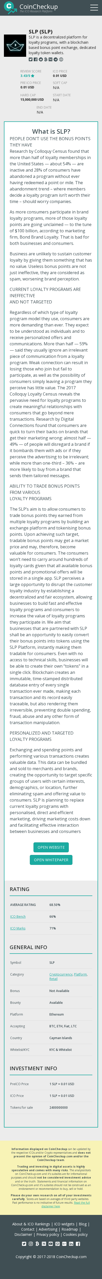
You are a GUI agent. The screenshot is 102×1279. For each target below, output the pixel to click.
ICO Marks (17, 928)
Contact (28, 1229)
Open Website (51, 847)
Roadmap (69, 1229)
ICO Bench (18, 916)
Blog (83, 1223)
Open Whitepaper (51, 859)
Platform (80, 974)
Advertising (48, 1229)
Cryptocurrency (60, 974)
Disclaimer (23, 1234)
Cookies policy (75, 1234)
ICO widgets (64, 1223)
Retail (53, 979)
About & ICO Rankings (31, 1223)
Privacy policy (47, 1234)
